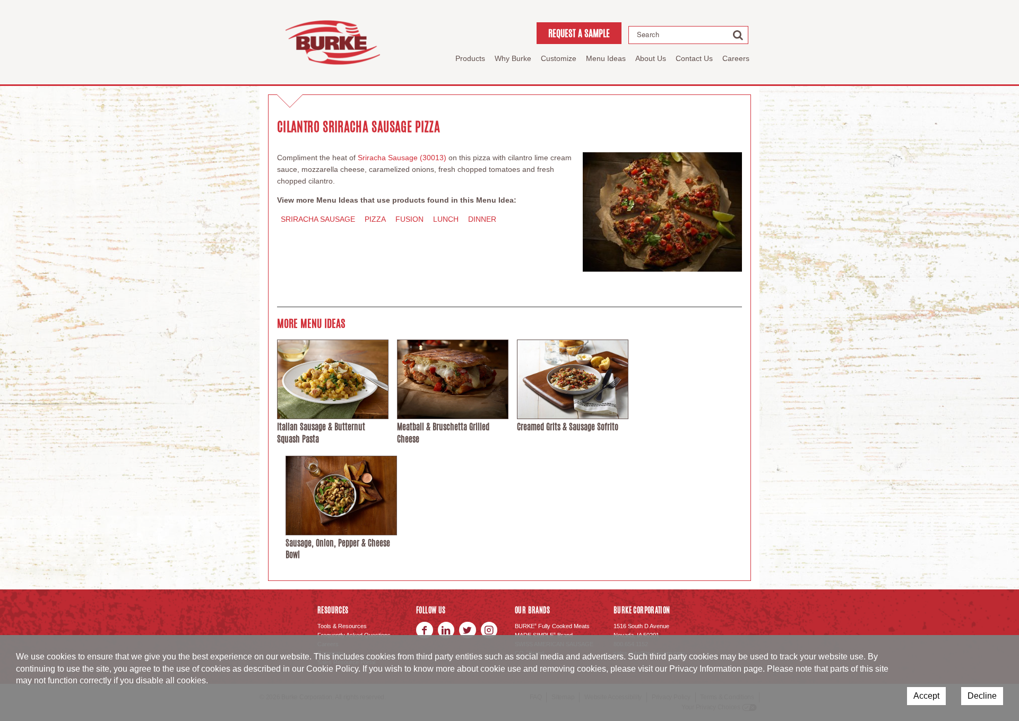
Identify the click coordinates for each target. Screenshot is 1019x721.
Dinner (482, 219)
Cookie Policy (332, 668)
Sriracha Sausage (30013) (402, 157)
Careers (735, 58)
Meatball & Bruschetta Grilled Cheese (443, 433)
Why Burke (513, 58)
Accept (926, 695)
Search (648, 34)
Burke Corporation (332, 42)
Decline (982, 695)
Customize (558, 58)
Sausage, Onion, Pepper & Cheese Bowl (338, 549)
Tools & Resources (342, 626)
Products (470, 58)
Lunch (446, 219)
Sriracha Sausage (318, 219)
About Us (650, 58)
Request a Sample (579, 33)
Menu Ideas (606, 58)
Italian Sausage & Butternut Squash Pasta (321, 433)
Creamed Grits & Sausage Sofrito (567, 427)
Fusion (409, 219)
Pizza (375, 219)
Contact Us (694, 58)
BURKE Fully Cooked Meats (552, 626)
